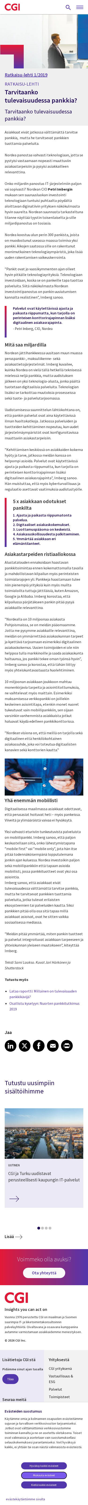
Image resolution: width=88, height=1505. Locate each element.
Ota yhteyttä (44, 1273)
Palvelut (55, 1389)
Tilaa (10, 1379)
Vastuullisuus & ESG (61, 1379)
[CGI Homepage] (12, 7)
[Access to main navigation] (80, 7)
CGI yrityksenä (60, 1368)
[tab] (38, 1229)
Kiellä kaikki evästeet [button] (44, 1485)
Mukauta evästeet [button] (44, 1475)
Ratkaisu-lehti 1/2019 (26, 75)
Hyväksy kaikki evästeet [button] (44, 1465)
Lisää (9, 1236)
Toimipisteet (59, 1396)
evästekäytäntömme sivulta (25, 1499)
